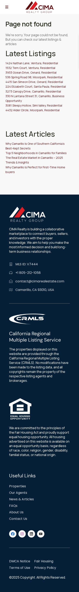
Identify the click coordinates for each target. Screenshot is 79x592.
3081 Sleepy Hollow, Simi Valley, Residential (33, 105)
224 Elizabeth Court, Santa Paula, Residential (35, 86)
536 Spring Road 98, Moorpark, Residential (33, 77)
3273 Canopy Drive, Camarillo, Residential (33, 91)
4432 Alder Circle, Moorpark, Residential (32, 110)
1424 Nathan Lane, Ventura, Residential (31, 63)
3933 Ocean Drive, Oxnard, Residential (31, 72)
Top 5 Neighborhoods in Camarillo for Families (36, 153)
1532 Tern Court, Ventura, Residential (30, 68)
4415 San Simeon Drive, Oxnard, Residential (34, 82)
